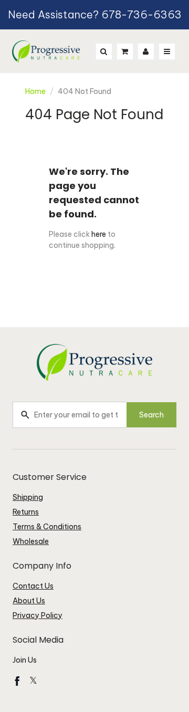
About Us (29, 600)
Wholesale (31, 541)
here (98, 234)
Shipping (28, 497)
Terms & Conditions (47, 526)
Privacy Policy (37, 615)
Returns (26, 512)
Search (151, 415)
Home (35, 91)
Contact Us (33, 586)
